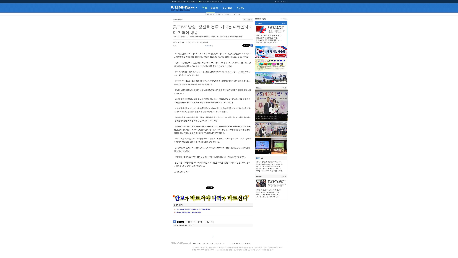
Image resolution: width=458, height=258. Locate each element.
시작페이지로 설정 (216, 1)
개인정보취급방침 (219, 243)
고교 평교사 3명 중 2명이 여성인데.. (267, 197)
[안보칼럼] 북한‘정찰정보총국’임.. (267, 38)
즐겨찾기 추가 (205, 1)
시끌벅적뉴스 (237, 14)
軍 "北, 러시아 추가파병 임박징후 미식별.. (269, 171)
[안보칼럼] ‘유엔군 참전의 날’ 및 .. (267, 42)
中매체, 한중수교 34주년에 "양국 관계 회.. (269, 164)
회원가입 (283, 1)
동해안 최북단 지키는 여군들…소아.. (268, 192)
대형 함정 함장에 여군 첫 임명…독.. (267, 194)
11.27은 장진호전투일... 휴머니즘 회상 (188, 212)
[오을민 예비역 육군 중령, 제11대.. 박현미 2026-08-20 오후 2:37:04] (271, 120)
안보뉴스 (219, 14)
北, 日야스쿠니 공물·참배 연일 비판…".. (268, 169)
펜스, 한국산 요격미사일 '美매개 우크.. (268, 166)
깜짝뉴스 (227, 14)
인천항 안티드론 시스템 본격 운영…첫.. (268, 190)
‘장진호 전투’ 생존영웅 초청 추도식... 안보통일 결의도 (193, 209)
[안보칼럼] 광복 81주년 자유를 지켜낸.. (268, 36)
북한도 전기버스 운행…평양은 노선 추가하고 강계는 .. (277, 181)
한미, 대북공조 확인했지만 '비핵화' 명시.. (269, 162)
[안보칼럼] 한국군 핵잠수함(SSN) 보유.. (268, 40)
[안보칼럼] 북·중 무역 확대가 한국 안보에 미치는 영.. (276, 27)
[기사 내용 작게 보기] (246, 20)
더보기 (284, 23)
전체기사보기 (209, 14)
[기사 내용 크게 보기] (244, 20)
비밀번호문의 (207, 243)
